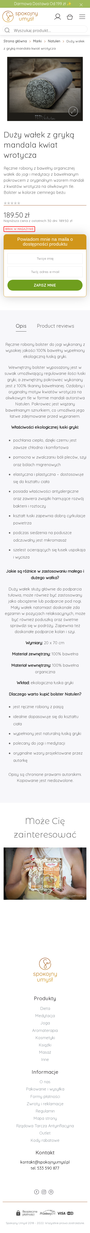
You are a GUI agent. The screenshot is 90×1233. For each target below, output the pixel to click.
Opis (21, 326)
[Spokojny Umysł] (12, 17)
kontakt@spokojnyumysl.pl (45, 1162)
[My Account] (57, 17)
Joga (45, 1022)
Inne (45, 1059)
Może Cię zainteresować (45, 828)
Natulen (54, 41)
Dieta (45, 1008)
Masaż (45, 1052)
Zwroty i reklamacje (45, 1103)
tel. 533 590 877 (45, 1168)
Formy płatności (45, 1096)
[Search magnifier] (7, 30)
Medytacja (45, 1015)
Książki (45, 1044)
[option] (45, 89)
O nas (45, 1081)
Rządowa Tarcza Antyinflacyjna (45, 1125)
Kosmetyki (45, 1037)
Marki (37, 41)
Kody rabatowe (45, 1140)
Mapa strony (45, 1118)
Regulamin (45, 1110)
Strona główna (15, 41)
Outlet (45, 1132)
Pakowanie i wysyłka (45, 1088)
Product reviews (55, 326)
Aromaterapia (45, 1030)
